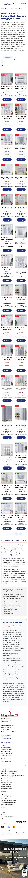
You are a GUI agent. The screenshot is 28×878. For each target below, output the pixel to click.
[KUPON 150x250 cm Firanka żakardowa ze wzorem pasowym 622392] (7, 414)
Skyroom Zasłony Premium (8, 800)
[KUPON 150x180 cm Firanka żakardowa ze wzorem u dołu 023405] (21, 320)
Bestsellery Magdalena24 (8, 802)
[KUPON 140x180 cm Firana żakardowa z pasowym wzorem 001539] (21, 232)
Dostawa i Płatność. (6, 749)
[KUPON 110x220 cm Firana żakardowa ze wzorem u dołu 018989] (7, 79)
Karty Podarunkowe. (6, 788)
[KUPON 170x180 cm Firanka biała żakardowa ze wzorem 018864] (21, 508)
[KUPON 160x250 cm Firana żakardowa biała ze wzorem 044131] (7, 478)
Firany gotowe (18, 8)
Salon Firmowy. (5, 815)
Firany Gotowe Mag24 (7, 804)
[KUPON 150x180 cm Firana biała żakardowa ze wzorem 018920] (7, 320)
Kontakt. (3, 813)
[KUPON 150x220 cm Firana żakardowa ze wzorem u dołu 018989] (7, 351)
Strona (7, 534)
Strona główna (4, 8)
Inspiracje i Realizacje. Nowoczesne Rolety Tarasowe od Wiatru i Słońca (12, 770)
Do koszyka (7, 99)
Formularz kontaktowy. (7, 817)
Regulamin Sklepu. (6, 751)
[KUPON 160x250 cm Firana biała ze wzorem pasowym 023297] (21, 448)
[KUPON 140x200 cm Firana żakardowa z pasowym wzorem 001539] (7, 260)
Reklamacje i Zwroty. (6, 755)
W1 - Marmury (5, 795)
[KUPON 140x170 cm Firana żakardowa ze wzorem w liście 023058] (7, 230)
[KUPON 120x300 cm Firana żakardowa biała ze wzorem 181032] (7, 140)
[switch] (24, 876)
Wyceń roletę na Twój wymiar (14, 867)
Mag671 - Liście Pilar (6, 797)
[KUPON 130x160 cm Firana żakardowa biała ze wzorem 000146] (21, 140)
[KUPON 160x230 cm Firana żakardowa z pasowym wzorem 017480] (7, 450)
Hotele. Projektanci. (6, 784)
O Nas (2, 811)
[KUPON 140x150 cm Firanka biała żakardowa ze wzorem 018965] (21, 200)
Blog (2, 818)
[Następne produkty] (16, 534)
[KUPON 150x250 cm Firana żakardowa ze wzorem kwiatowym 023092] (7, 381)
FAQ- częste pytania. (7, 747)
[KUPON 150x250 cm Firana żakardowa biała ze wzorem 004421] (21, 351)
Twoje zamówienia (6, 761)
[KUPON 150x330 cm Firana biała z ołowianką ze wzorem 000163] (21, 414)
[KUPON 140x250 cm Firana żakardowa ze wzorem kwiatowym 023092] (21, 262)
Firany (11, 8)
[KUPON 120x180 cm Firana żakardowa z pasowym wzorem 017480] (21, 79)
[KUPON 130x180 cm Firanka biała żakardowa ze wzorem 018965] (21, 170)
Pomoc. (3, 745)
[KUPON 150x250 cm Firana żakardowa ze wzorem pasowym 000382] (21, 381)
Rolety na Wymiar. (6, 781)
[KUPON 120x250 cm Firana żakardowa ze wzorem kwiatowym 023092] (7, 109)
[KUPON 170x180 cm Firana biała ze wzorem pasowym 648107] (7, 508)
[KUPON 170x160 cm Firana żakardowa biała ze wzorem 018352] (21, 478)
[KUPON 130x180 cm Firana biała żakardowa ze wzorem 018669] (7, 170)
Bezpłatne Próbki (5, 768)
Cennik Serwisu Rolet (6, 783)
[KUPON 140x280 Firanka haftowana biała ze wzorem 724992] (7, 290)
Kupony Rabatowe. (6, 786)
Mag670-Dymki (5, 799)
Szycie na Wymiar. (6, 779)
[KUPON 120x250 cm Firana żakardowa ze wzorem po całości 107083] (21, 109)
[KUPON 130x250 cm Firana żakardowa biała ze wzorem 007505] (7, 200)
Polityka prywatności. (7, 753)
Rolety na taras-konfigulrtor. (8, 773)
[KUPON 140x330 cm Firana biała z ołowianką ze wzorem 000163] (21, 290)
